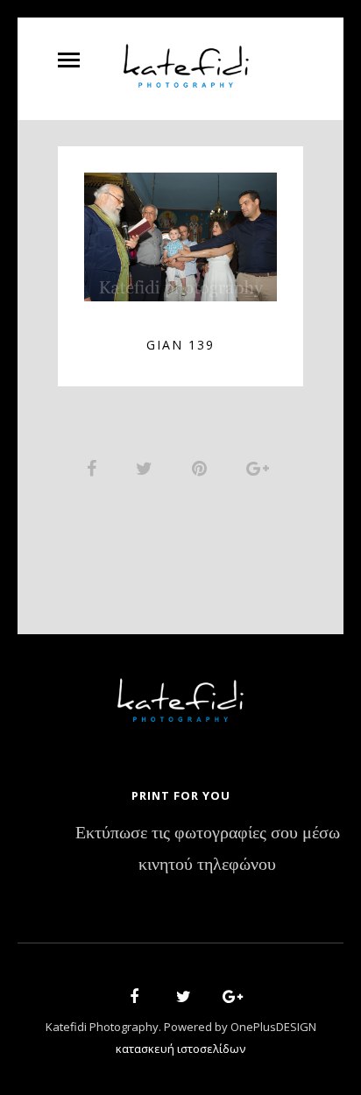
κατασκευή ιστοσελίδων (180, 1048)
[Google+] (226, 999)
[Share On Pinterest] (202, 468)
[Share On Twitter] (147, 468)
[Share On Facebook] (95, 468)
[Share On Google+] (260, 468)
